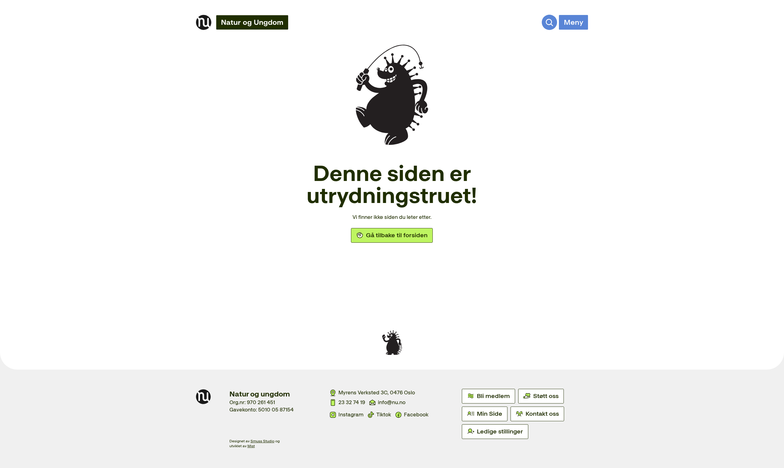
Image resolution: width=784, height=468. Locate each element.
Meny (573, 22)
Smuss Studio (262, 441)
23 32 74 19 (351, 402)
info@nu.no (391, 402)
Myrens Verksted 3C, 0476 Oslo (376, 392)
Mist (251, 446)
